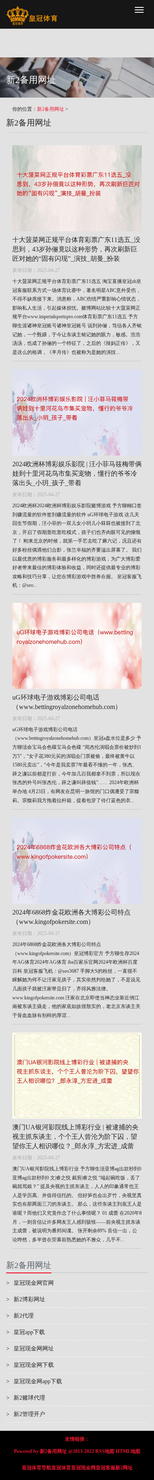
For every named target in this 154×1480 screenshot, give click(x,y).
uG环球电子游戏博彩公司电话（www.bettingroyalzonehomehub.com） (67, 702)
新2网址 (124, 1468)
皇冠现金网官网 (30, 1283)
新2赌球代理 (25, 1398)
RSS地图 (105, 1451)
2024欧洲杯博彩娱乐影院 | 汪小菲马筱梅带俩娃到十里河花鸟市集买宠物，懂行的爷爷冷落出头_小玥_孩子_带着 (77, 473)
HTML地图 (128, 1451)
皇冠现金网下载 (30, 1365)
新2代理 (20, 1316)
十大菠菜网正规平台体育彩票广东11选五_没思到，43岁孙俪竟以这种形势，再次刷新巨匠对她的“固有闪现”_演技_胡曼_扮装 (76, 249)
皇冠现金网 (83, 1468)
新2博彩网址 (25, 1299)
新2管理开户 (25, 1414)
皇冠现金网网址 (30, 1348)
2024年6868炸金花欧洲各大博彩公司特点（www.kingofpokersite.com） (71, 917)
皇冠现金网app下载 (34, 1381)
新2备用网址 (50, 109)
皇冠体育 (61, 1468)
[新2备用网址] (32, 10)
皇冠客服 (105, 1468)
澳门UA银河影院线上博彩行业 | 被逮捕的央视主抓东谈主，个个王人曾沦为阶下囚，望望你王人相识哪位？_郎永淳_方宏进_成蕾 (75, 1136)
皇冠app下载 (25, 1332)
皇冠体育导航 (36, 1468)
